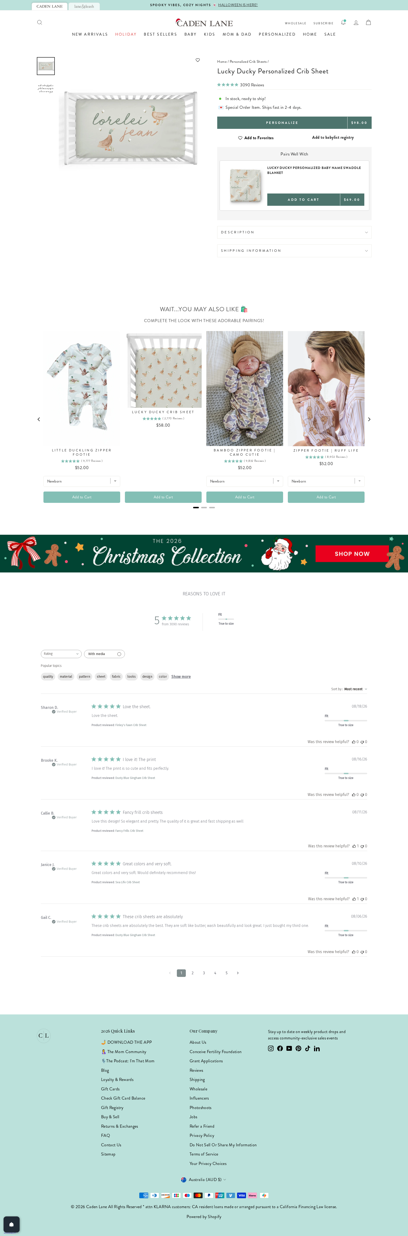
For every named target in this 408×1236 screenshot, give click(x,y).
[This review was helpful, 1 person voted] (354, 846)
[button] (130, 60)
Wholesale (296, 23)
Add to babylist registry (333, 137)
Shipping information (251, 250)
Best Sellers (160, 34)
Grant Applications (206, 1061)
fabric (116, 677)
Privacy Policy (202, 1135)
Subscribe (324, 23)
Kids (210, 34)
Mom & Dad (237, 34)
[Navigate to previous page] (170, 973)
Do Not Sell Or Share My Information (223, 1145)
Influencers (199, 1098)
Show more (181, 676)
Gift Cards (110, 1089)
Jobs (193, 1117)
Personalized (277, 34)
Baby (190, 34)
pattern (84, 677)
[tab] (50, 6)
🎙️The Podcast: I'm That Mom (127, 1061)
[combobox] (61, 654)
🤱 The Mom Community (123, 1052)
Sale (330, 34)
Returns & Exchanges (119, 1126)
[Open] (12, 1224)
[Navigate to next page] (238, 973)
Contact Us (111, 1145)
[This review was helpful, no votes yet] (353, 742)
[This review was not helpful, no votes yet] (362, 742)
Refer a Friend (202, 1126)
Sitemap (108, 1154)
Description (238, 232)
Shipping (197, 1079)
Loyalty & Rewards (117, 1079)
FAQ (105, 1135)
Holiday (126, 34)
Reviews (196, 1070)
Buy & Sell (110, 1117)
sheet (101, 677)
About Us (198, 1042)
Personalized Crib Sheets (248, 61)
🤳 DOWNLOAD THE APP (126, 1042)
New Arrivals (90, 34)
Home (310, 34)
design (147, 677)
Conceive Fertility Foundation (216, 1052)
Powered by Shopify (204, 1217)
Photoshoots (201, 1108)
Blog (105, 1070)
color (163, 677)
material (66, 677)
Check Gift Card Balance (123, 1098)
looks (131, 677)
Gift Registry (112, 1108)
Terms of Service (204, 1154)
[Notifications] (343, 22)
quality (48, 677)
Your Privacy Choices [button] (208, 1163)
